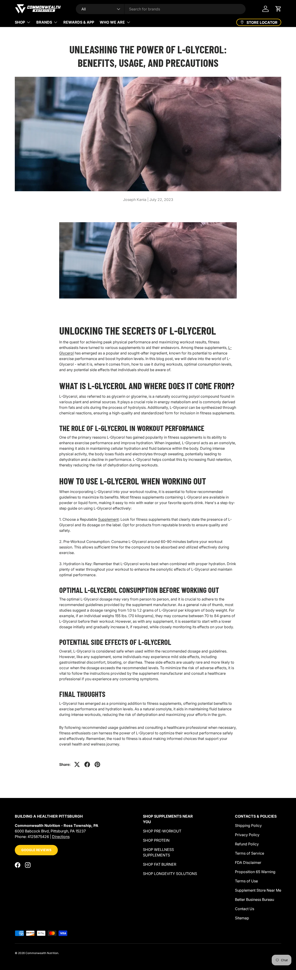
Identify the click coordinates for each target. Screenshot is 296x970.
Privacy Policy (247, 834)
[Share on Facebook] (87, 764)
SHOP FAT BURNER (159, 864)
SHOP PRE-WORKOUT (162, 831)
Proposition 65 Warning (255, 871)
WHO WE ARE (112, 22)
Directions (61, 836)
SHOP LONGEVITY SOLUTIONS (170, 873)
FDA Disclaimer (248, 862)
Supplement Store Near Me (258, 890)
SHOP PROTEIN (156, 840)
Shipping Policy (248, 825)
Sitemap (242, 918)
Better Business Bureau (254, 899)
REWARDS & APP (78, 22)
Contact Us (244, 908)
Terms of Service (249, 853)
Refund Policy (247, 844)
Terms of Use (246, 881)
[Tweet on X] (77, 764)
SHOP (20, 22)
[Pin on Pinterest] (97, 764)
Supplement (108, 519)
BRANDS (44, 22)
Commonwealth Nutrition (41, 953)
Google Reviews (36, 850)
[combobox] (161, 9)
